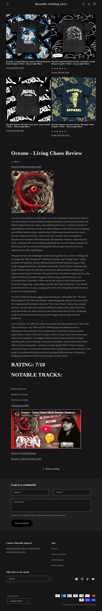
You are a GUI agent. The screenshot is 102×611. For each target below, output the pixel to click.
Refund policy (57, 560)
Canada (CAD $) (16, 601)
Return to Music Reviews (23, 453)
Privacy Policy (57, 565)
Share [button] (16, 162)
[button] (7, 4)
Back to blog (52, 469)
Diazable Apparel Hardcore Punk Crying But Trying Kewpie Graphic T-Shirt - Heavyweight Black (73, 63)
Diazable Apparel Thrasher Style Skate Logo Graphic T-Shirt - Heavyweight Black (28, 126)
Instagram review (20, 405)
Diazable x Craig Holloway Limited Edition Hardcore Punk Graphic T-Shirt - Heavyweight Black (28, 63)
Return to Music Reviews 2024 (26, 167)
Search (54, 549)
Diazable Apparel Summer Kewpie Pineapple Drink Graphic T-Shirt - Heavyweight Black (72, 126)
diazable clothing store (75, 604)
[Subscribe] (48, 579)
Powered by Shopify (89, 604)
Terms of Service (58, 554)
